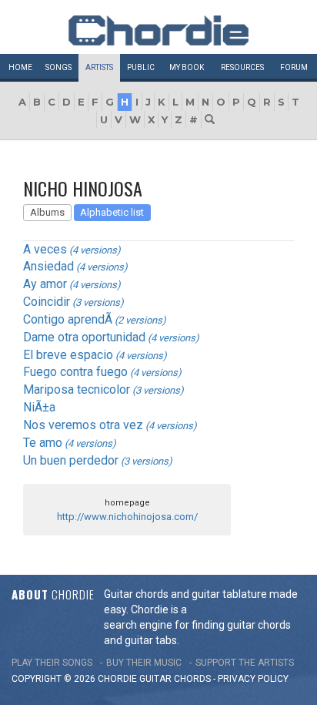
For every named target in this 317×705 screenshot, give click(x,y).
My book (186, 67)
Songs (58, 67)
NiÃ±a (39, 407)
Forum (294, 67)
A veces (45, 249)
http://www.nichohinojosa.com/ (127, 516)
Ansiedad (48, 266)
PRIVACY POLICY (253, 678)
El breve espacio (68, 354)
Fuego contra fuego (75, 371)
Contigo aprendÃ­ (67, 319)
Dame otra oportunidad (84, 337)
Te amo (42, 442)
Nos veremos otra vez (83, 425)
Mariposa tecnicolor (76, 389)
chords (192, 678)
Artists (99, 67)
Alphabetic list (112, 212)
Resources (242, 67)
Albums (47, 212)
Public (141, 67)
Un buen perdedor (70, 460)
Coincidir (46, 301)
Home (20, 67)
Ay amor (45, 284)
